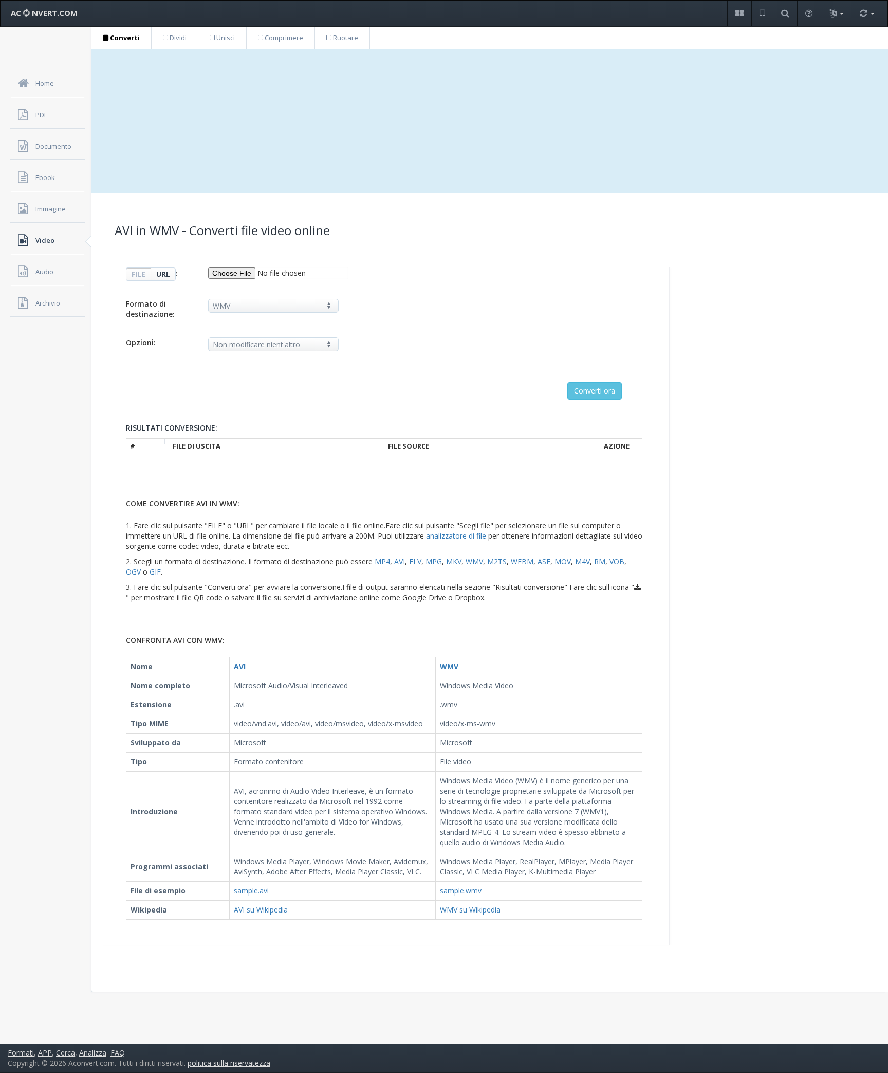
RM (599, 561)
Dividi (177, 37)
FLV (415, 561)
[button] (739, 13)
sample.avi (251, 891)
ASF (544, 561)
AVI (399, 561)
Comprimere (283, 37)
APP (45, 1053)
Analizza (92, 1053)
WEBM (522, 561)
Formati (21, 1053)
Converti (124, 37)
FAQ (117, 1053)
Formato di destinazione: (150, 309)
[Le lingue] (836, 13)
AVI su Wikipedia (261, 910)
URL (163, 274)
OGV (133, 572)
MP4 (382, 561)
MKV (453, 561)
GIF (155, 572)
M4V (582, 561)
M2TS (497, 561)
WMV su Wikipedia (470, 910)
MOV (562, 561)
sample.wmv (461, 891)
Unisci (225, 37)
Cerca (65, 1053)
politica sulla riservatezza (229, 1063)
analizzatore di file (456, 536)
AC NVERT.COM (44, 13)
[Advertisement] (489, 121)
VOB (616, 561)
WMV (474, 561)
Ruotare (344, 37)
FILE (138, 274)
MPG (433, 561)
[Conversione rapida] (867, 13)
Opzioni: (141, 342)
